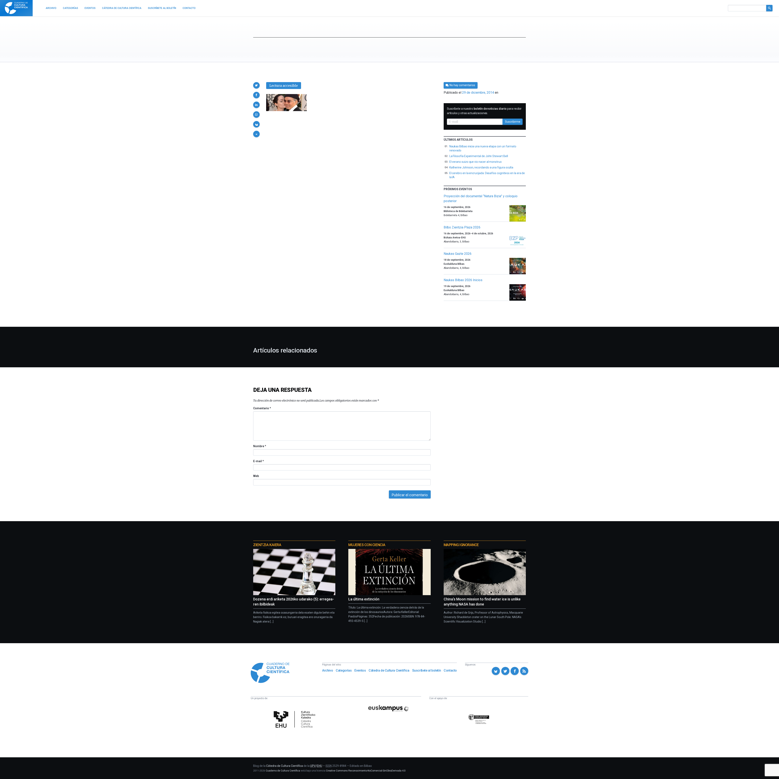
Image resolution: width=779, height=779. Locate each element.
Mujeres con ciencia (366, 545)
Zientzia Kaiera (267, 545)
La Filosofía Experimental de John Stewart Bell (478, 156)
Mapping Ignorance (461, 545)
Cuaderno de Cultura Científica (283, 770)
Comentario (262, 408)
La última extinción (363, 599)
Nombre (259, 446)
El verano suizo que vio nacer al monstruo (475, 161)
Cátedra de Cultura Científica (389, 670)
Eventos (360, 670)
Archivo (327, 670)
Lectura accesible (283, 86)
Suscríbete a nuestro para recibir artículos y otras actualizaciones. (484, 111)
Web (256, 476)
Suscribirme (512, 121)
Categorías (344, 670)
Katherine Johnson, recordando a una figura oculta (481, 167)
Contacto (450, 670)
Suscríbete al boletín (426, 670)
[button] (256, 85)
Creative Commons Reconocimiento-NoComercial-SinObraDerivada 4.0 (366, 770)
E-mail (258, 461)
